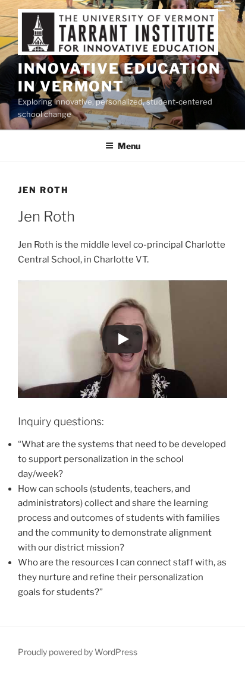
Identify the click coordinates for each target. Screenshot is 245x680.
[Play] (122, 339)
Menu (129, 146)
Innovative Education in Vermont (119, 77)
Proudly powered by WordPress (77, 652)
